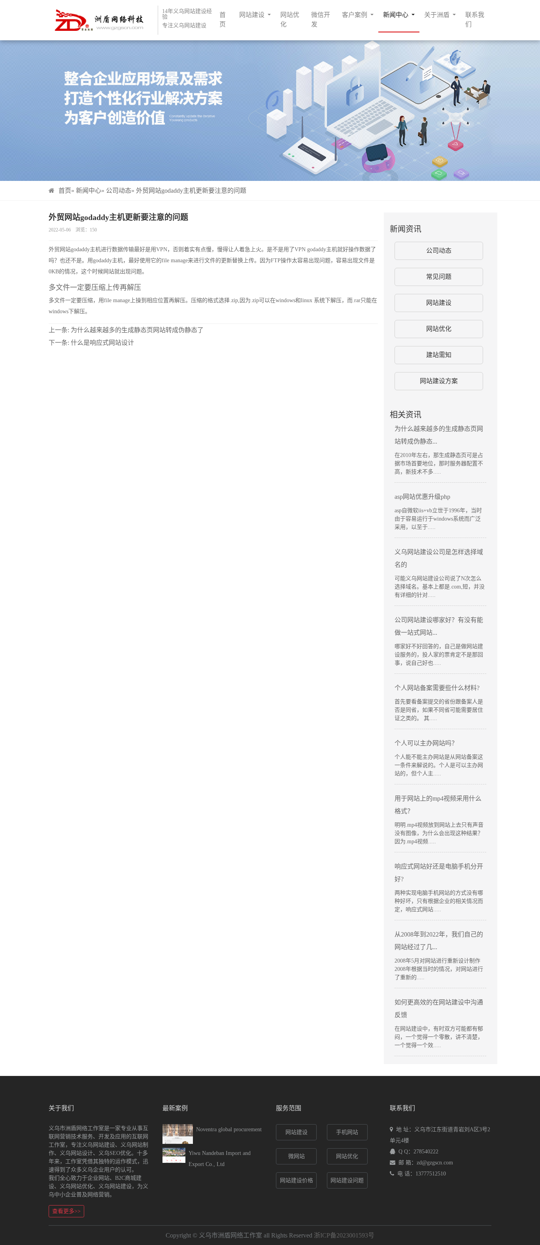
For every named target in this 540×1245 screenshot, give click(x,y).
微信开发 (320, 19)
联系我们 (474, 19)
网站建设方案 (439, 381)
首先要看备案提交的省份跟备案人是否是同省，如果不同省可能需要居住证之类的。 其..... (439, 710)
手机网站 (347, 1132)
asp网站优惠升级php (422, 496)
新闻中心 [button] (396, 14)
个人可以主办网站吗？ (426, 743)
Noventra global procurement (229, 1129)
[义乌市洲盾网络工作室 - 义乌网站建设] (96, 20)
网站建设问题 (347, 1180)
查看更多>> (66, 1211)
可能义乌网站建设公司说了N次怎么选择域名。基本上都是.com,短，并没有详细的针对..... (440, 586)
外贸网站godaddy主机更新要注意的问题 (191, 190)
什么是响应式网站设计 (91, 342)
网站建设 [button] (252, 14)
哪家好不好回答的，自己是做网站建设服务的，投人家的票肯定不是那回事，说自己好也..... (439, 654)
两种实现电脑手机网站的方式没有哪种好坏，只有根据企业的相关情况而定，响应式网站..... (439, 901)
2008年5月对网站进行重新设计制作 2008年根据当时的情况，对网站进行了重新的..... (439, 969)
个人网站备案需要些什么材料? (437, 688)
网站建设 (438, 302)
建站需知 (438, 355)
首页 (222, 19)
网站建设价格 (296, 1180)
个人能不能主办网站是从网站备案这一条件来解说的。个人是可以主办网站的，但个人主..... (439, 765)
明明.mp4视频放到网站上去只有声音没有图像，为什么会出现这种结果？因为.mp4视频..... (439, 833)
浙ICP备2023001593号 (344, 1235)
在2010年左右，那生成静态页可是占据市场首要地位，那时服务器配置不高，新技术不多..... (439, 463)
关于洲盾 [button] (437, 14)
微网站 (296, 1156)
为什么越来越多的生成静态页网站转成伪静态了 (126, 330)
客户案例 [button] (355, 14)
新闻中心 (88, 190)
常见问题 (438, 276)
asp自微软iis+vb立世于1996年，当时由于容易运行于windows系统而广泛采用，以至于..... (438, 519)
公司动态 (118, 190)
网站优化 (289, 19)
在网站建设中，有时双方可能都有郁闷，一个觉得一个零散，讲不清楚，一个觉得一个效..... (439, 1037)
